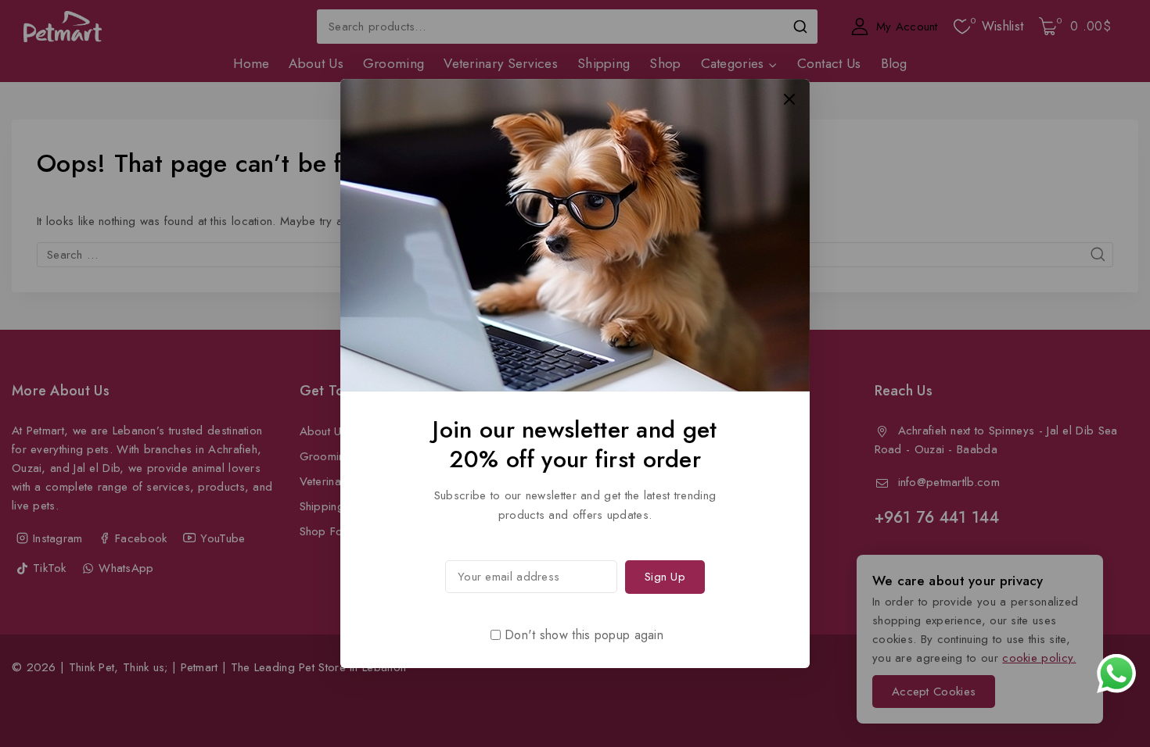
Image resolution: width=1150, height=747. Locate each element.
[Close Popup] (790, 99)
